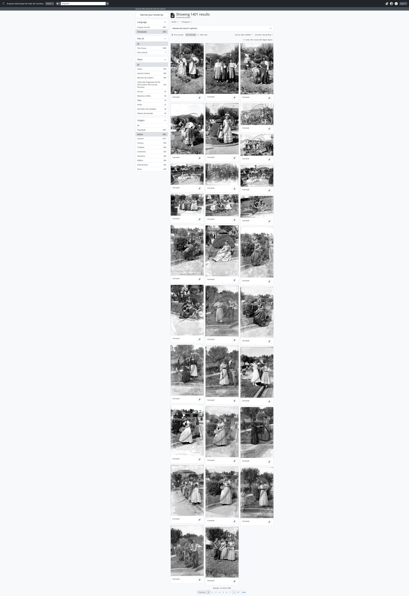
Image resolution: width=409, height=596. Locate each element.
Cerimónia (151, 152)
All (138, 44)
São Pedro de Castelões (151, 109)
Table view (203, 35)
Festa (151, 169)
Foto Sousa (151, 48)
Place (140, 59)
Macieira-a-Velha (151, 96)
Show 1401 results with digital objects (259, 40)
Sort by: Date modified (243, 35)
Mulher (151, 134)
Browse (49, 4)
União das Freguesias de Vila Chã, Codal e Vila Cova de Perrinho (151, 84)
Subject (141, 120)
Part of (140, 38)
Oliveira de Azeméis (151, 113)
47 (238, 592)
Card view (192, 35)
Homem (151, 139)
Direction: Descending (263, 35)
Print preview (178, 35)
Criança (151, 143)
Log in (402, 4)
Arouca (151, 92)
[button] (387, 3)
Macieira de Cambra (151, 78)
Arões (151, 105)
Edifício (151, 161)
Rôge (151, 101)
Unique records (151, 27)
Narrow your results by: (151, 14)
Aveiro (151, 69)
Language (142, 22)
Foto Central (151, 53)
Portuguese (151, 32)
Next (244, 592)
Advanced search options (184, 28)
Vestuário (151, 156)
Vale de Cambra (151, 74)
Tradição (151, 148)
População (151, 130)
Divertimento (151, 165)
